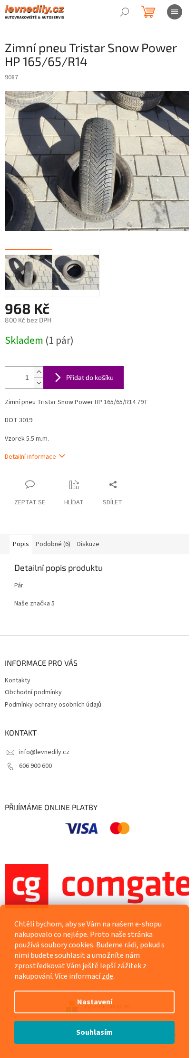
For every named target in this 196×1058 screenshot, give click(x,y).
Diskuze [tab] (88, 544)
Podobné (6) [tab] (53, 544)
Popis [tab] (21, 544)
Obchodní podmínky (33, 692)
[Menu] (174, 11)
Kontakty (17, 680)
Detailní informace (30, 457)
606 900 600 (35, 766)
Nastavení (94, 1002)
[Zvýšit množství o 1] (38, 372)
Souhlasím (94, 1032)
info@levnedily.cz (44, 752)
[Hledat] (124, 11)
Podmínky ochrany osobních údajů (53, 704)
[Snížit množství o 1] (38, 383)
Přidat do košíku (90, 377)
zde (107, 976)
